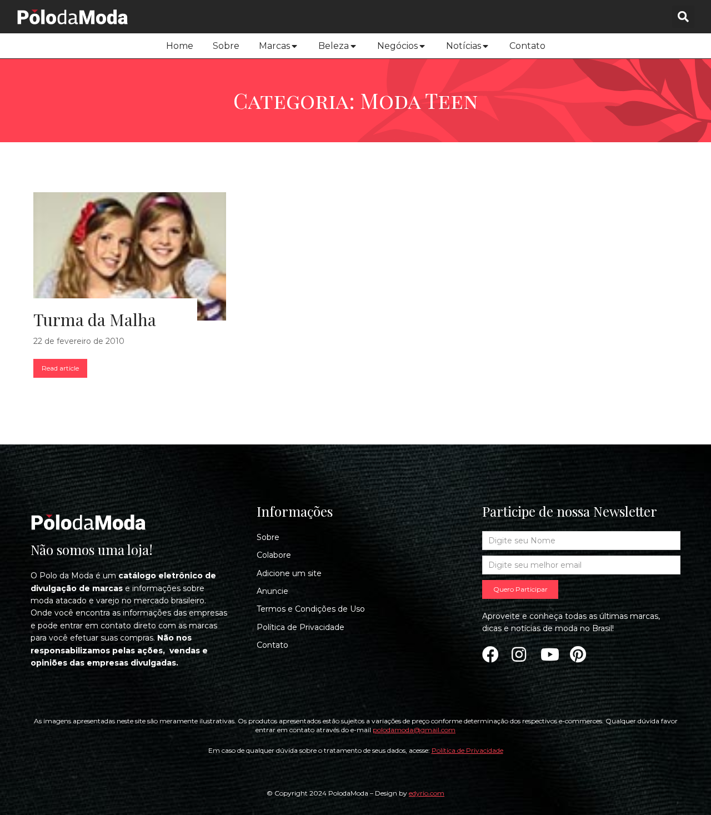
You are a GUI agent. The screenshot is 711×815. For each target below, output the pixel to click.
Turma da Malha (94, 319)
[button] (683, 17)
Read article (60, 368)
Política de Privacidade (467, 750)
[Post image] (129, 256)
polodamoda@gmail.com (414, 730)
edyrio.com (426, 793)
